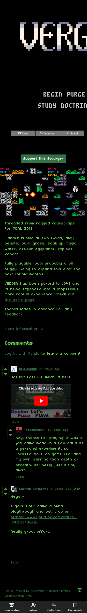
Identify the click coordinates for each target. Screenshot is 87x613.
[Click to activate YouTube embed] (41, 401)
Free (29, 596)
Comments (75, 610)
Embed (65, 590)
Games (9, 596)
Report (53, 590)
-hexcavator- (34, 430)
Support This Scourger (43, 158)
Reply (15, 421)
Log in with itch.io (22, 354)
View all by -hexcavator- (31, 590)
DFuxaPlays (28, 369)
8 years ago (61, 488)
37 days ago (49, 369)
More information (22, 329)
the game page (20, 300)
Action (19, 596)
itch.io (9, 590)
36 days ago (58, 430)
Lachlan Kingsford (34, 488)
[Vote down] (5, 374)
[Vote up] (5, 369)
